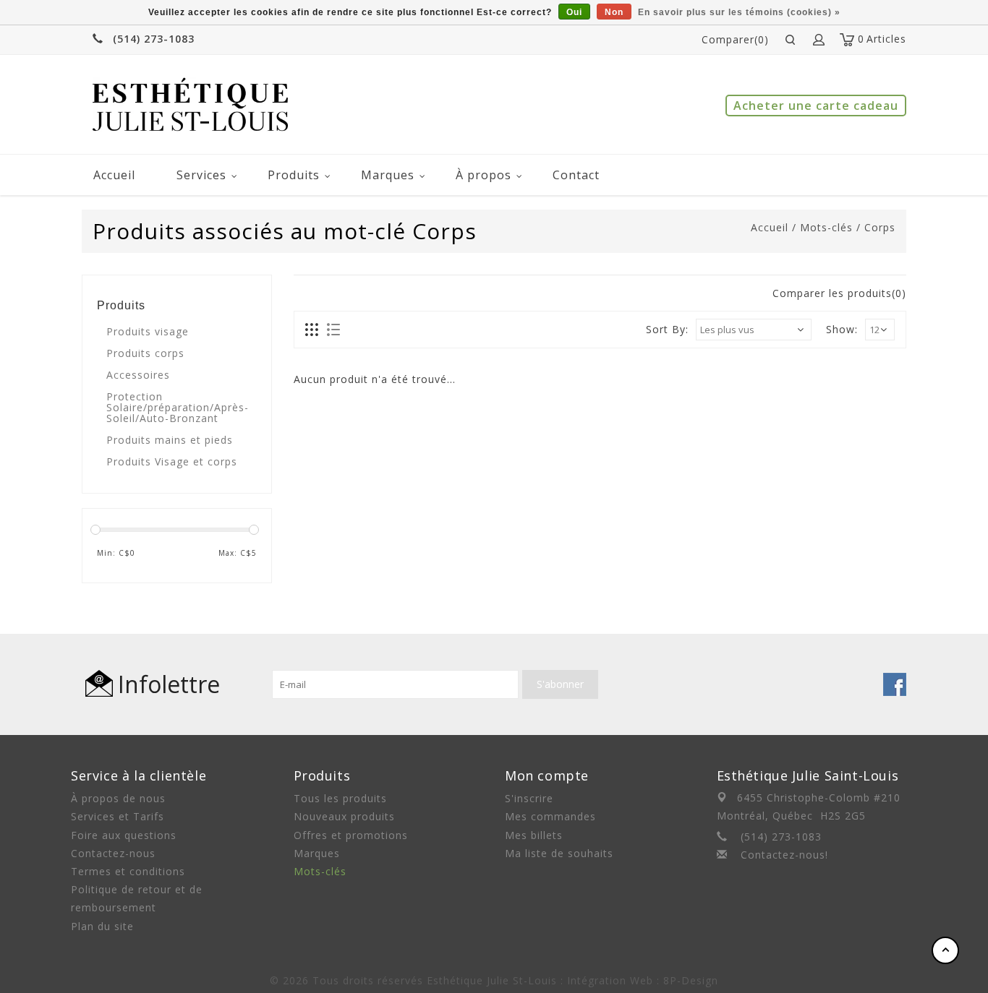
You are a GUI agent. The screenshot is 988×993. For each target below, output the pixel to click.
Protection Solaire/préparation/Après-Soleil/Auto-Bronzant (177, 407)
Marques (387, 175)
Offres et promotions (351, 835)
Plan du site (102, 926)
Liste (333, 330)
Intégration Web (610, 980)
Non (614, 12)
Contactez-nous (113, 853)
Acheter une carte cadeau (815, 105)
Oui (574, 12)
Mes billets (534, 835)
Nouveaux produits (344, 816)
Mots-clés (826, 227)
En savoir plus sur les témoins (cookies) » (739, 12)
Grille (312, 330)
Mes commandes (550, 816)
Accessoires (138, 375)
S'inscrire (529, 798)
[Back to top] (945, 950)
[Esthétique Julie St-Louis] (190, 104)
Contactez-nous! (784, 854)
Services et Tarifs (117, 816)
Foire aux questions (123, 835)
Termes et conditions (128, 871)
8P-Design (690, 980)
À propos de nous (118, 798)
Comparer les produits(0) (839, 293)
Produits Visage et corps (171, 461)
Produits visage (147, 331)
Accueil (114, 175)
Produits (294, 175)
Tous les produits (340, 798)
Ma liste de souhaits (559, 853)
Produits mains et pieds (169, 440)
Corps (879, 227)
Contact (576, 175)
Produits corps (145, 353)
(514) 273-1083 (154, 39)
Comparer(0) (735, 39)
